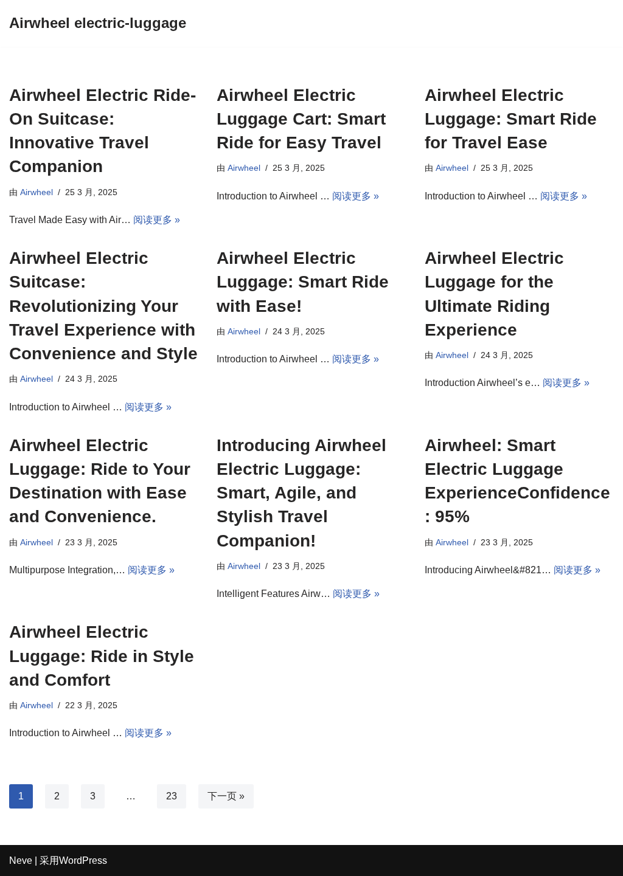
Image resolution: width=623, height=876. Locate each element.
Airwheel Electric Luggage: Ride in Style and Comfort (101, 656)
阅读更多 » (156, 220)
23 (171, 796)
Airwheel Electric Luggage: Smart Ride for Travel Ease (511, 119)
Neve (20, 860)
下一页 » (226, 796)
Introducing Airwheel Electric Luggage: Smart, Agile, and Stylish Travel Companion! (301, 493)
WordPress (83, 860)
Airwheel (36, 192)
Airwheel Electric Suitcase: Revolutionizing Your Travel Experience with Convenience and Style (103, 306)
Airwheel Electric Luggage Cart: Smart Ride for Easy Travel (301, 119)
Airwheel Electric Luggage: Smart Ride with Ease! (303, 282)
